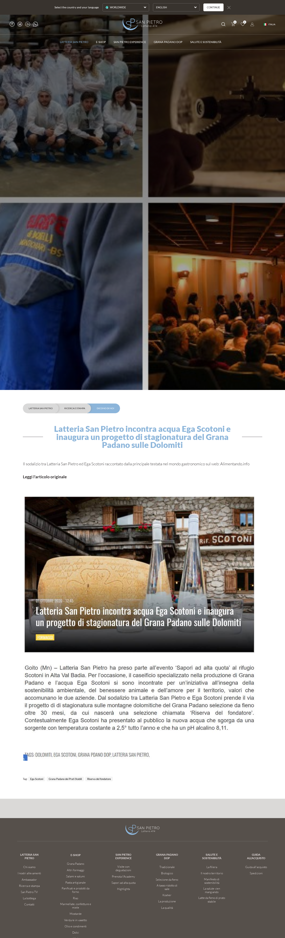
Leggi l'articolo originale (45, 476)
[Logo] (142, 24)
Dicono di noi (105, 408)
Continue (213, 7)
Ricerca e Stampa (74, 408)
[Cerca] (223, 25)
